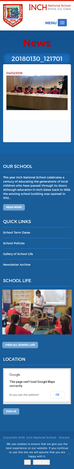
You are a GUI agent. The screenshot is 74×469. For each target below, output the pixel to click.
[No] (69, 454)
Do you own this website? (24, 394)
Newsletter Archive (16, 264)
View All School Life (20, 344)
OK (57, 394)
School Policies (14, 243)
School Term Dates (16, 232)
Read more (14, 207)
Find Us (11, 411)
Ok (27, 462)
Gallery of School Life (18, 254)
